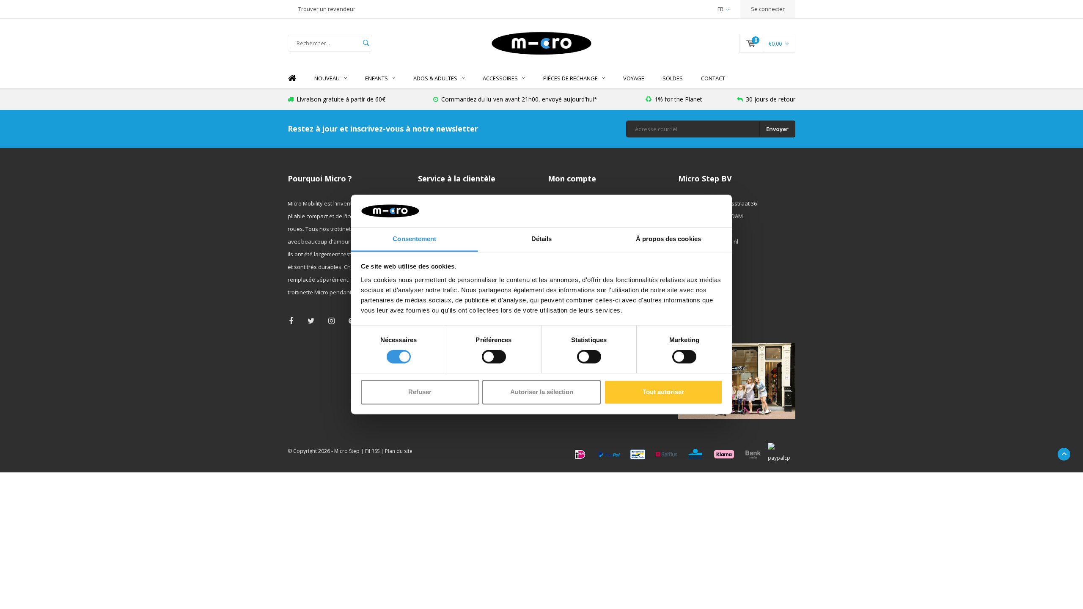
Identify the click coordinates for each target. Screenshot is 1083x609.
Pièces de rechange (570, 78)
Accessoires (500, 78)
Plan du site (398, 451)
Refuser (420, 391)
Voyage (633, 78)
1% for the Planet (678, 99)
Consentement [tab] (414, 238)
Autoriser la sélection (541, 391)
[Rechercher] (366, 43)
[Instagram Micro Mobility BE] (331, 320)
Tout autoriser (663, 391)
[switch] (494, 357)
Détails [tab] (541, 238)
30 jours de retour (770, 99)
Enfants (376, 78)
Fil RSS (372, 451)
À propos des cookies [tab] (668, 238)
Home (292, 78)
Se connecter (768, 9)
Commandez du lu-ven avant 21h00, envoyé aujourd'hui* (519, 99)
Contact (713, 78)
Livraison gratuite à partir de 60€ (341, 99)
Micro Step (347, 451)
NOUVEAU (327, 78)
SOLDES (672, 78)
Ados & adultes (435, 78)
